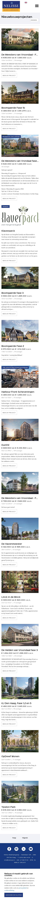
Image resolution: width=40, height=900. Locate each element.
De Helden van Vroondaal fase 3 (19, 650)
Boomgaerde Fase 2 (12, 346)
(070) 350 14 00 (25, 857)
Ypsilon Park (8, 807)
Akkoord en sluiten (14, 895)
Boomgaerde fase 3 (12, 293)
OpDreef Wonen (10, 756)
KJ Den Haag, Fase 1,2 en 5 (16, 703)
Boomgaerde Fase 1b (13, 107)
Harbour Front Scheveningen (17, 392)
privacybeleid (23, 888)
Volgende (25, 838)
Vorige (14, 838)
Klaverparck (8, 230)
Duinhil (5, 445)
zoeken (34, 20)
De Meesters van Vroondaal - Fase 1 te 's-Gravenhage (20, 498)
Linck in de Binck (10, 597)
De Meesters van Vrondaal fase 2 (20, 161)
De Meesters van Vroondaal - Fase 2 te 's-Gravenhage (20, 54)
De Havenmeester (11, 544)
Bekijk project (9, 75)
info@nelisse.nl (9, 860)
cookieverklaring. (9, 890)
